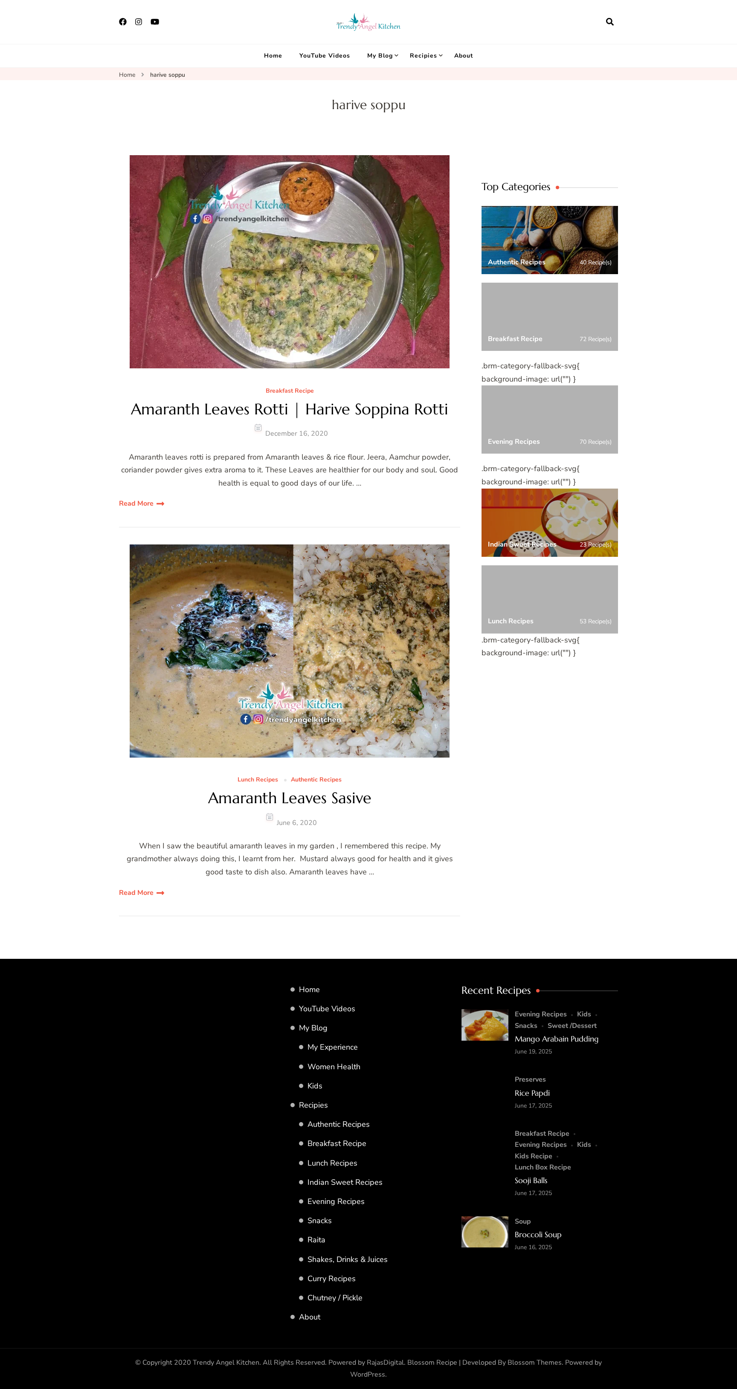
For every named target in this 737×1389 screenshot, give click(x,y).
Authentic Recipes (316, 780)
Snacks (320, 1220)
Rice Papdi (532, 1093)
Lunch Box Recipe (543, 1167)
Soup (523, 1221)
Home (273, 56)
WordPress (367, 1374)
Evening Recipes (336, 1201)
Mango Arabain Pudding (557, 1039)
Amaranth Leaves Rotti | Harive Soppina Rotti (289, 409)
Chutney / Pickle (335, 1298)
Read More (136, 503)
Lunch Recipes (258, 780)
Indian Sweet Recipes (345, 1182)
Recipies (423, 56)
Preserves (530, 1079)
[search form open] (610, 21)
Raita (316, 1240)
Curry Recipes (332, 1278)
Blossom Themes (535, 1362)
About (463, 56)
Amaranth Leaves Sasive (289, 798)
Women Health (334, 1067)
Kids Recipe (533, 1156)
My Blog (380, 56)
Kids (315, 1086)
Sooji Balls (531, 1180)
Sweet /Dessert (572, 1025)
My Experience (333, 1047)
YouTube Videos (324, 56)
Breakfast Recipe (290, 391)
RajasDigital (385, 1362)
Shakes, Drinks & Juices (348, 1259)
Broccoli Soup (538, 1234)
